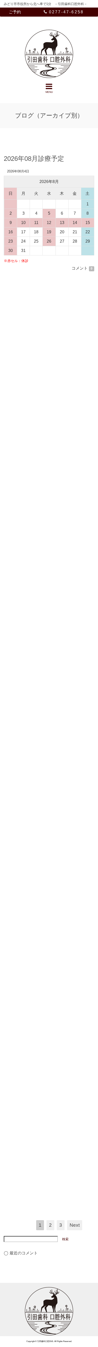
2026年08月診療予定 (34, 158)
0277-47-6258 (66, 12)
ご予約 (15, 12)
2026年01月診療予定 (34, 990)
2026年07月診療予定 (34, 280)
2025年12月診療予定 (34, 1102)
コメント (82, 268)
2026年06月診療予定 (34, 393)
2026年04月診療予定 (34, 711)
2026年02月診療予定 (34, 833)
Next (75, 1225)
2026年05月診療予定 (34, 579)
